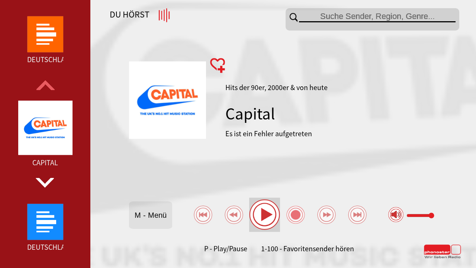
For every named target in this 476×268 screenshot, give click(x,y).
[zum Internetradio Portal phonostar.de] (442, 257)
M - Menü (151, 215)
